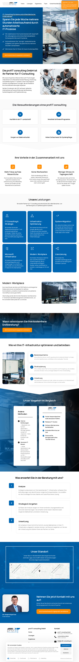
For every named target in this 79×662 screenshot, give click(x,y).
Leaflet (51, 578)
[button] (40, 571)
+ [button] (11, 565)
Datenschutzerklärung (65, 658)
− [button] (11, 567)
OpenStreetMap (57, 578)
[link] (14, 630)
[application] (39, 571)
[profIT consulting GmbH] (9, 4)
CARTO (67, 578)
